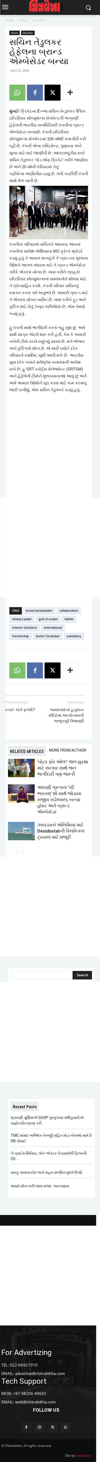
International (53, 627)
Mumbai (39, 20)
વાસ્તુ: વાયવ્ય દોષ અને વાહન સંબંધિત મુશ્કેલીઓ (46, 1172)
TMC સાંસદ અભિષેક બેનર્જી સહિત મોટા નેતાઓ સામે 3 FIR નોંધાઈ (51, 1138)
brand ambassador (39, 610)
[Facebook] (35, 93)
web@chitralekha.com (35, 1402)
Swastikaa (83, 1455)
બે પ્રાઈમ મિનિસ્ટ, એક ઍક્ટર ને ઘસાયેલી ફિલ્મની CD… (49, 1156)
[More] (70, 93)
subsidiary (74, 636)
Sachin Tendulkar (48, 636)
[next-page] (20, 850)
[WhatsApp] (17, 93)
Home (9, 20)
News (23, 20)
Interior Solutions (24, 627)
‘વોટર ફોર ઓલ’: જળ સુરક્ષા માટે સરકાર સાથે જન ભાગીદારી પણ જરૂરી (62, 768)
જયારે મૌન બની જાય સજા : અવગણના (40, 1186)
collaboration (68, 610)
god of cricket (48, 619)
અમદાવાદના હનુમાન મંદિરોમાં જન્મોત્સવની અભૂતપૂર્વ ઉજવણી (66, 715)
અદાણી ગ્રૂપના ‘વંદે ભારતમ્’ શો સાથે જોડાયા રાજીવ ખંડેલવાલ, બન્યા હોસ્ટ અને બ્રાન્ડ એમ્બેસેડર (59, 799)
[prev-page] (11, 850)
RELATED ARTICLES (27, 751)
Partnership (20, 636)
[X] (53, 93)
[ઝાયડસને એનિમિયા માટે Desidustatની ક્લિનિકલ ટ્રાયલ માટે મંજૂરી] (21, 831)
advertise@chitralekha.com (40, 1373)
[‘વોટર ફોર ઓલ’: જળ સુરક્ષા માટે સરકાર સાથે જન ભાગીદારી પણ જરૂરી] (21, 768)
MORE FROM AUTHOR (67, 750)
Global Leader (22, 619)
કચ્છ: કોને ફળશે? (20, 709)
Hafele (69, 619)
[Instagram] (39, 1427)
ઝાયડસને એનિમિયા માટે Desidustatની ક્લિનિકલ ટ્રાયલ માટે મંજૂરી (61, 831)
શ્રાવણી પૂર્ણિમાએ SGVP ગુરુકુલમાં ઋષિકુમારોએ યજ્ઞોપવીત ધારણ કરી (47, 1120)
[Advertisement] (50, 547)
